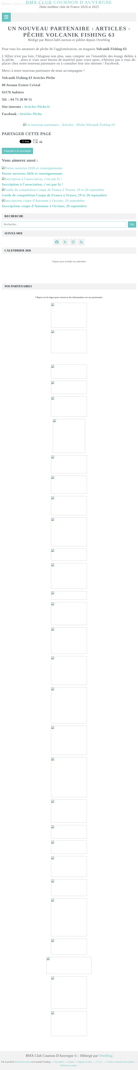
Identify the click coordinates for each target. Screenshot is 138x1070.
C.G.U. (99, 1062)
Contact (71, 1062)
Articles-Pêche (30, 114)
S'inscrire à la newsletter (17, 151)
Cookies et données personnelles (120, 1062)
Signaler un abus (85, 1062)
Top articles (59, 1062)
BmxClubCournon (23, 1062)
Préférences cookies (68, 1065)
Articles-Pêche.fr (37, 107)
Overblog (105, 1056)
